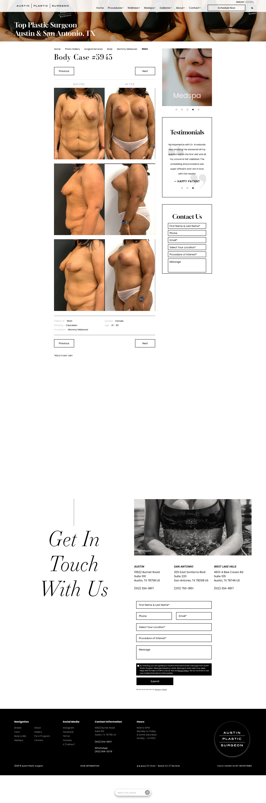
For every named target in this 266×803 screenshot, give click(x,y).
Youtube (67, 740)
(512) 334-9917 (144, 588)
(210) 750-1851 (183, 588)
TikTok (66, 736)
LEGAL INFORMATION (89, 765)
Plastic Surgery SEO (226, 766)
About (179, 8)
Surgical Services (93, 49)
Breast (17, 727)
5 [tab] (198, 109)
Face (17, 732)
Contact (194, 8)
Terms (164, 689)
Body (109, 49)
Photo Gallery (72, 49)
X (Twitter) (69, 744)
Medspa (149, 8)
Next (145, 71)
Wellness (133, 8)
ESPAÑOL (250, 2)
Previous (64, 71)
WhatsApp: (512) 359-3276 (103, 749)
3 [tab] (187, 109)
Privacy (158, 689)
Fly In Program (42, 736)
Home (100, 8)
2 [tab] (182, 109)
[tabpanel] (187, 77)
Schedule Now (226, 8)
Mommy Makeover (127, 49)
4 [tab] (193, 109)
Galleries (165, 8)
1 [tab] (176, 109)
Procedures (115, 8)
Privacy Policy (183, 670)
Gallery (38, 732)
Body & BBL (20, 736)
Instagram (68, 727)
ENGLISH (240, 2)
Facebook (68, 732)
